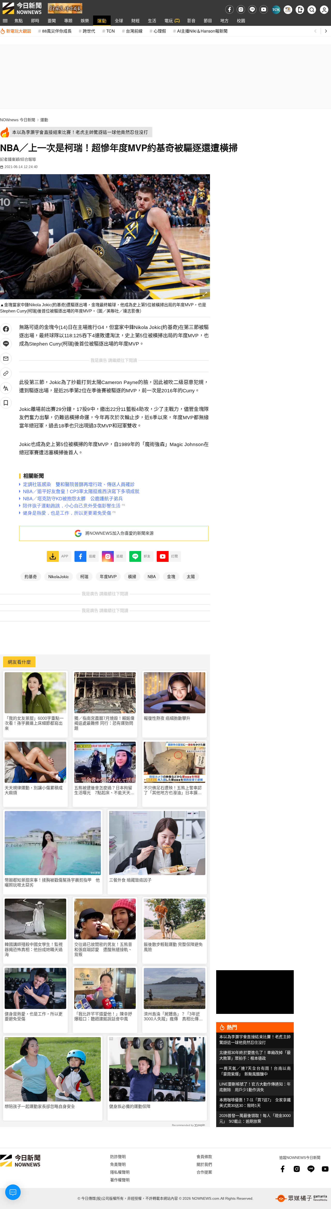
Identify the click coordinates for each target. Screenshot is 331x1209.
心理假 (160, 31)
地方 (224, 21)
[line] (252, 9)
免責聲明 (118, 1164)
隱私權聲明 (120, 1172)
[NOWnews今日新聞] (22, 8)
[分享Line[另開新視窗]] (6, 344)
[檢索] (311, 9)
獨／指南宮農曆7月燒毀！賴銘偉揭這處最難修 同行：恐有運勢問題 (104, 723)
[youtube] (263, 9)
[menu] (5, 21)
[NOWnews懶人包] (288, 9)
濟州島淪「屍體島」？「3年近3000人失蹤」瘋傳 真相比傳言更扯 (173, 1016)
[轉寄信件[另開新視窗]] (6, 358)
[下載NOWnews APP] (300, 9)
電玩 (168, 21)
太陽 (191, 576)
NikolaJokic (58, 576)
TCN (110, 31)
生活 (152, 21)
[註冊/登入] (324, 9)
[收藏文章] (6, 403)
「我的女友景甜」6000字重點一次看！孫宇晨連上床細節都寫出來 (34, 723)
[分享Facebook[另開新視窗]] (6, 329)
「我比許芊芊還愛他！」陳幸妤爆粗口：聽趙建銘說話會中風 (103, 1016)
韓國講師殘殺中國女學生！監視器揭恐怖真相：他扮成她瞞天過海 (34, 949)
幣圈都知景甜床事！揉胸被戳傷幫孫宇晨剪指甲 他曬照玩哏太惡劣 (52, 882)
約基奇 (31, 576)
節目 (208, 21)
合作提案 (204, 1172)
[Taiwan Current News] (276, 9)
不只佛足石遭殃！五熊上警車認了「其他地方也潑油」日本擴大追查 (173, 790)
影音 (191, 21)
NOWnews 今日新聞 (17, 120)
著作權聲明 (120, 1180)
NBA (152, 576)
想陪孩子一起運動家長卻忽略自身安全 (40, 1106)
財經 (135, 21)
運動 (102, 20)
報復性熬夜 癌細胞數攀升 (167, 718)
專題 (68, 21)
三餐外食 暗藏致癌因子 (130, 880)
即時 (35, 21)
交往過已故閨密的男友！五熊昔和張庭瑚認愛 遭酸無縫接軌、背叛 (103, 949)
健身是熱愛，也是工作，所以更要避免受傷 (34, 1016)
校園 (241, 21)
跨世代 (89, 31)
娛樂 (85, 21)
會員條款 (204, 1156)
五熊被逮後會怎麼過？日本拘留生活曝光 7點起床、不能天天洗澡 (104, 790)
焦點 (18, 21)
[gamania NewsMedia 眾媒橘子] (301, 1198)
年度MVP (108, 576)
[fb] (229, 9)
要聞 (52, 21)
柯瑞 (84, 576)
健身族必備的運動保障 (130, 1106)
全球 (119, 21)
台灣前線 (134, 31)
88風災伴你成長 (57, 31)
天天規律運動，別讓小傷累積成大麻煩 (34, 790)
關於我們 (204, 1164)
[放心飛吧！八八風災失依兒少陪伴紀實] (65, 8)
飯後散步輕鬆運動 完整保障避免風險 (173, 947)
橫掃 (132, 576)
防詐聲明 (118, 1156)
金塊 (171, 576)
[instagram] (241, 9)
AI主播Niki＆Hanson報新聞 (202, 31)
